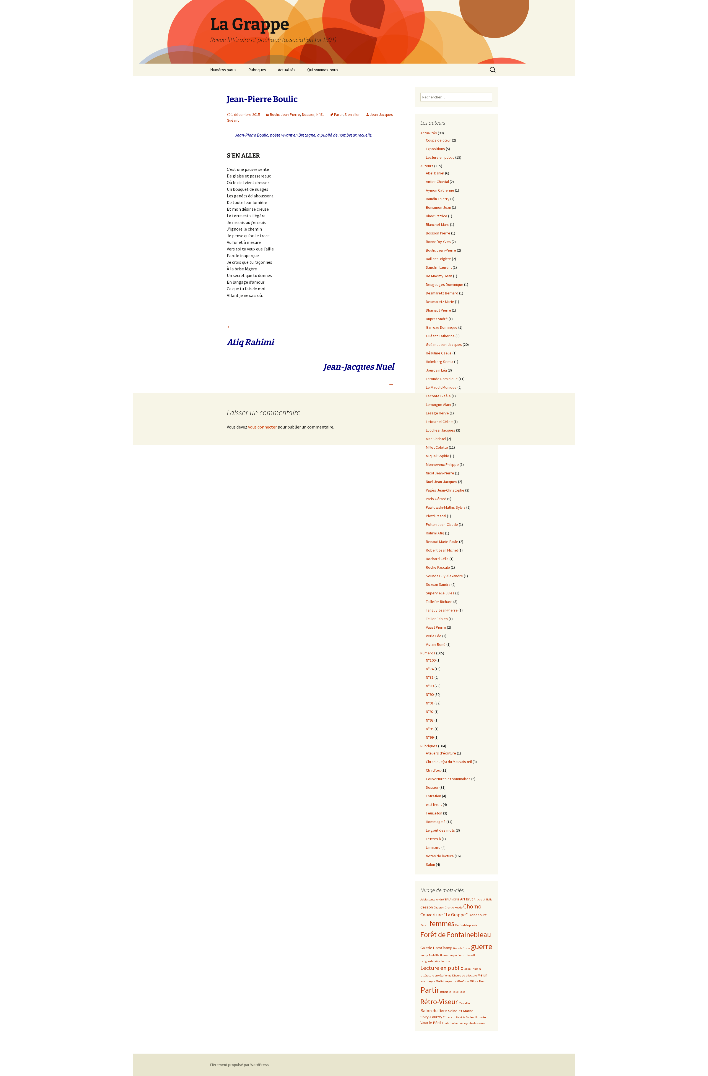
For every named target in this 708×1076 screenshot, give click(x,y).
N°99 (430, 737)
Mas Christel (436, 438)
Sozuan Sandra (438, 584)
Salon (430, 864)
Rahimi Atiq (435, 533)
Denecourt (477, 914)
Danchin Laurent (439, 267)
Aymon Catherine (440, 190)
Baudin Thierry (437, 198)
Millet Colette (437, 447)
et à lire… (434, 804)
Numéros (427, 653)
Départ (424, 925)
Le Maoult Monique (441, 387)
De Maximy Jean (439, 275)
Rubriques (257, 69)
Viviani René (436, 644)
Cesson (426, 907)
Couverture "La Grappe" (444, 915)
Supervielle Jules (440, 593)
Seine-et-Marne (460, 1010)
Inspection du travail (462, 955)
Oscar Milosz (470, 981)
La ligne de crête (430, 961)
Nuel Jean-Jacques (441, 481)
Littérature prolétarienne (435, 975)
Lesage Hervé (437, 413)
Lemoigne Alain (438, 404)
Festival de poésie (466, 925)
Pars (482, 981)
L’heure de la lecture (464, 975)
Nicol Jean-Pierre (440, 473)
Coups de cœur (438, 140)
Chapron (439, 907)
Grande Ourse (461, 948)
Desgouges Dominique (444, 284)
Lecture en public (440, 157)
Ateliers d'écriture (441, 753)
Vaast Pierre (436, 627)
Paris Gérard (436, 498)
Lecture (445, 961)
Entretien (433, 795)
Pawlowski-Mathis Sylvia (445, 507)
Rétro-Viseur (439, 1001)
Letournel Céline (439, 421)
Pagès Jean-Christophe (445, 490)
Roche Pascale (438, 567)
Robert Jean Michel (442, 550)
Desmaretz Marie (440, 301)
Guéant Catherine (440, 335)
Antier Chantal (437, 181)
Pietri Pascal (436, 515)
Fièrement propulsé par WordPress (239, 1064)
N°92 (430, 711)
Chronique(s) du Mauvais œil (449, 761)
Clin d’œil (433, 770)
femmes (442, 923)
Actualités (286, 69)
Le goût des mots (440, 830)
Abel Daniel (435, 173)
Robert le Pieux (449, 992)
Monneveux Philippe (442, 464)
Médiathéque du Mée (449, 981)
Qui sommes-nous (322, 69)
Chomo (472, 906)
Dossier (308, 114)
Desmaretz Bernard (442, 293)
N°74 (430, 668)
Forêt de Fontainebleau (455, 934)
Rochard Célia (437, 558)
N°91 (320, 114)
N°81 (430, 677)
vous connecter (262, 427)
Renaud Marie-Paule (442, 541)
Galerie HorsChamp (436, 947)
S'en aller (352, 114)
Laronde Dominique (442, 378)
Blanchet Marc (437, 224)
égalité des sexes (474, 1023)
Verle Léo (433, 635)
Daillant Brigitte (438, 258)
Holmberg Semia (439, 361)
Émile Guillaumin (453, 1023)
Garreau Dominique (441, 327)
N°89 (430, 685)
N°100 (431, 660)
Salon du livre (433, 1011)
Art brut (466, 899)
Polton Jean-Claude (442, 524)
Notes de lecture (440, 855)
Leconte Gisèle (438, 395)
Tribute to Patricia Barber (458, 1017)
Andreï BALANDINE (447, 899)
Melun (482, 975)
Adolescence (427, 899)
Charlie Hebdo (453, 907)
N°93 (430, 720)
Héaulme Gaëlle (439, 353)
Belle (489, 899)
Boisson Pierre (438, 233)
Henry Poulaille (429, 955)
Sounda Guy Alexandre (444, 575)
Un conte (480, 1017)
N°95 (430, 728)
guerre (481, 946)
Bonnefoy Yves (438, 241)
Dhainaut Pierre (438, 310)
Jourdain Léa (436, 370)
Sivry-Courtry (431, 1016)
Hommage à (436, 821)
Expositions (435, 148)
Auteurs (426, 165)
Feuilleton (434, 813)
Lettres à (433, 838)
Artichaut (479, 899)
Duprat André (437, 318)
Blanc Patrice (436, 215)
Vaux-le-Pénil (430, 1022)
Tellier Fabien (437, 618)
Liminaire (433, 847)
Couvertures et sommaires (448, 778)
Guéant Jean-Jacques (444, 344)
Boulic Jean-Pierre (285, 114)
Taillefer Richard (439, 601)
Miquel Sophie (437, 455)
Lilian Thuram (472, 969)
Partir (338, 114)
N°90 (430, 694)
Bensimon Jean (438, 207)
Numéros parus (223, 69)
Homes (444, 955)
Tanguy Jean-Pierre (442, 610)
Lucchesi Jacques (440, 430)
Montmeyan (427, 981)
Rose (462, 992)
